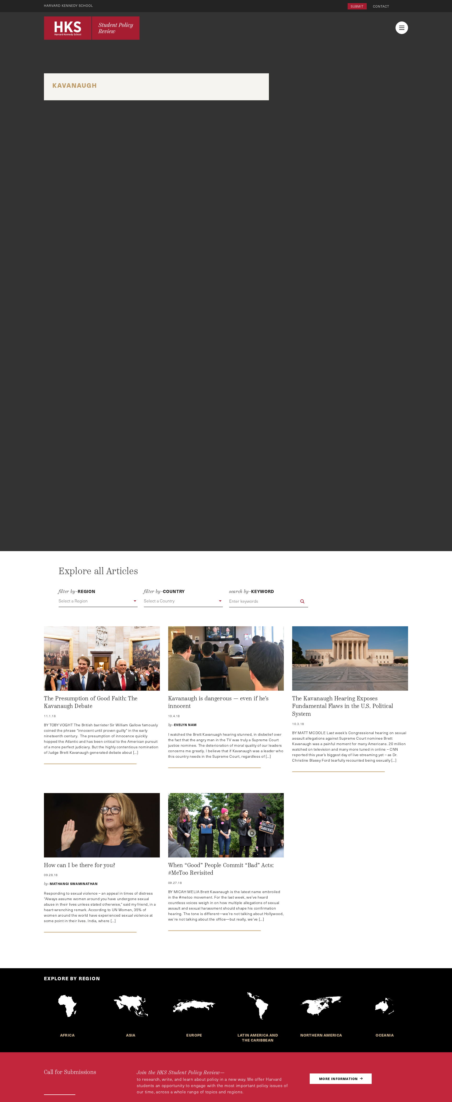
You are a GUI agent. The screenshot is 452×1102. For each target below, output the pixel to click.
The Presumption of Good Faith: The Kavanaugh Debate (91, 702)
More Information (338, 1078)
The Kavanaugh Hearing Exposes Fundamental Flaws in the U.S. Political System (342, 706)
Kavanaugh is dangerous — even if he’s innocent (218, 702)
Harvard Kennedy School (68, 5)
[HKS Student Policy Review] (92, 28)
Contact (381, 6)
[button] (98, 601)
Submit (357, 6)
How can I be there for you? (79, 865)
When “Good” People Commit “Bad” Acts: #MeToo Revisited (221, 869)
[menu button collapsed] (402, 27)
